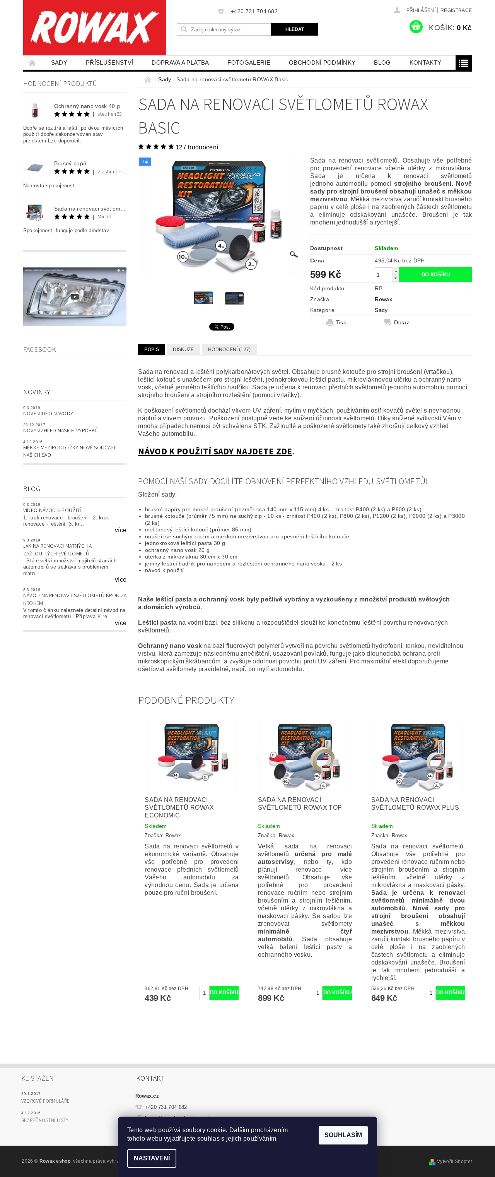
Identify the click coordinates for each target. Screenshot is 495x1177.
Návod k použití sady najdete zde (215, 451)
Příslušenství (109, 62)
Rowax (383, 299)
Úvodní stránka (32, 62)
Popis (151, 349)
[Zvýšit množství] (395, 271)
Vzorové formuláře (45, 1101)
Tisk (341, 322)
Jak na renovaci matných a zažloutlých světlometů (57, 550)
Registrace (456, 10)
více (120, 530)
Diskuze (183, 349)
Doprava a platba (180, 62)
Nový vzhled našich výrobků (61, 431)
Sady (59, 62)
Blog (382, 62)
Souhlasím (343, 1135)
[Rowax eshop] (94, 27)
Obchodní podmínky (322, 62)
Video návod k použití (52, 510)
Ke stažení (38, 1078)
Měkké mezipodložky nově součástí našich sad (70, 451)
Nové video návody (48, 414)
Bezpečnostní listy (44, 1120)
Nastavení (152, 1158)
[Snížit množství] (395, 278)
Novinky (36, 392)
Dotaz (401, 322)
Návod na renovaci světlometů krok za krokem (75, 599)
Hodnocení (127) (229, 349)
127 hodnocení (197, 147)
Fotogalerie (248, 62)
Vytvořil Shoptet (454, 1161)
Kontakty (426, 62)
